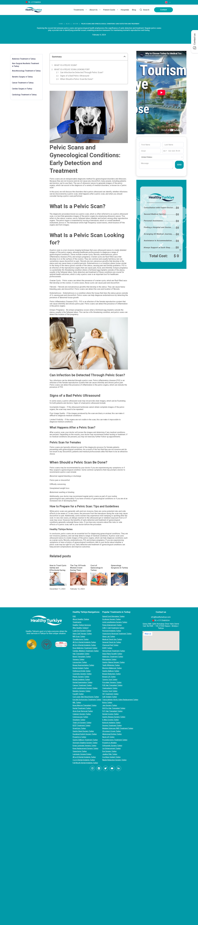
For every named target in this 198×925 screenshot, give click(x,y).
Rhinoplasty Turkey (109, 659)
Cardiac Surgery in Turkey (22, 89)
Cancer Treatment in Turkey (23, 83)
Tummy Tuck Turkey (109, 680)
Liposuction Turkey (80, 662)
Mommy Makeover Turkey (112, 668)
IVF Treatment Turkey (110, 694)
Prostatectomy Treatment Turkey (114, 740)
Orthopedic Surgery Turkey (112, 746)
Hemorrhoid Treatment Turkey (113, 651)
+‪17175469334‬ (163, 620)
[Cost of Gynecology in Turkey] (99, 579)
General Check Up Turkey (111, 642)
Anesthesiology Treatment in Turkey (26, 71)
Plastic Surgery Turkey (81, 677)
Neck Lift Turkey (108, 737)
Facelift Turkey (78, 694)
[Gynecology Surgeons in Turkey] (119, 579)
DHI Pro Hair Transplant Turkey (113, 708)
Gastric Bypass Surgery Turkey (113, 717)
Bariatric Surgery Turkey (81, 691)
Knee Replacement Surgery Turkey (85, 748)
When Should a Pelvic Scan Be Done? (76, 79)
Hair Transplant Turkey (81, 654)
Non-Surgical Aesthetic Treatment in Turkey (25, 64)
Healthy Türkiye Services (82, 625)
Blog (134, 10)
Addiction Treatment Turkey (112, 657)
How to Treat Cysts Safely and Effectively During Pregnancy (58, 569)
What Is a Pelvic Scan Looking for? (72, 69)
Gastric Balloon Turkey (110, 671)
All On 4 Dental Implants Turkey (84, 645)
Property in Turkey (79, 737)
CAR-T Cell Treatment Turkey (113, 628)
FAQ (74, 616)
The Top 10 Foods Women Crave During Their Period (78, 569)
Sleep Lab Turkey (108, 636)
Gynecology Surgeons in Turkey (119, 566)
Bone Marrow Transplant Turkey (84, 705)
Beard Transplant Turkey (82, 657)
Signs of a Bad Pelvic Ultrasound (74, 76)
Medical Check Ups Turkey (112, 639)
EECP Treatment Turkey (81, 725)
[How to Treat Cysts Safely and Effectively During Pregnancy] (58, 579)
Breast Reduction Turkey (111, 674)
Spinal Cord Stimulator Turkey (113, 616)
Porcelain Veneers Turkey (111, 682)
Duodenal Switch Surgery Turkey (85, 734)
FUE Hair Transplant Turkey (112, 685)
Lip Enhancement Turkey (111, 748)
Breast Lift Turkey (109, 677)
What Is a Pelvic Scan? (65, 65)
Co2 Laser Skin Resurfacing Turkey (86, 697)
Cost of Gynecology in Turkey (97, 567)
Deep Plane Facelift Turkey (112, 654)
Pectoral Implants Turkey (111, 631)
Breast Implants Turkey (81, 680)
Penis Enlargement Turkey (112, 625)
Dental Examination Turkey (82, 682)
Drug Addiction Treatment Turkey (85, 648)
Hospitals (125, 10)
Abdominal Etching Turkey (112, 734)
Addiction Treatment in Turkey (24, 59)
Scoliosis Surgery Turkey (111, 619)
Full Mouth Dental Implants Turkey (85, 763)
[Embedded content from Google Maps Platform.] (160, 640)
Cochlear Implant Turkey (111, 757)
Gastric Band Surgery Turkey (83, 731)
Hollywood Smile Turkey (82, 671)
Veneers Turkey (78, 659)
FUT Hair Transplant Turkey (112, 711)
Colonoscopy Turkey (80, 717)
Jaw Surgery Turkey (109, 705)
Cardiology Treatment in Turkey (24, 95)
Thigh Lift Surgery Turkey (82, 723)
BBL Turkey (77, 702)
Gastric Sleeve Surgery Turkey (113, 662)
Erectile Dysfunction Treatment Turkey (87, 700)
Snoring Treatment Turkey (112, 725)
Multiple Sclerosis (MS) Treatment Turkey (117, 728)
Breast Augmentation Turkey (83, 665)
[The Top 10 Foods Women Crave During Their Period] (78, 579)
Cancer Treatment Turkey (82, 685)
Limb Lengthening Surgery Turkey (85, 688)
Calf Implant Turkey (109, 697)
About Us (93, 10)
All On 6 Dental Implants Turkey (84, 642)
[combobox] (165, 150)
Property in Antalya (109, 743)
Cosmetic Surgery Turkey (82, 674)
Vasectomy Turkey (80, 751)
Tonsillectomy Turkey (81, 639)
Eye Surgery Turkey (109, 751)
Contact (163, 10)
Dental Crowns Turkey (110, 714)
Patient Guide (109, 10)
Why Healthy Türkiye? (81, 628)
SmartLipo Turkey (79, 728)
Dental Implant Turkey (81, 668)
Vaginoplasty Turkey (109, 688)
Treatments (78, 10)
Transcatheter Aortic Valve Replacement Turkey (120, 700)
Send (179, 165)
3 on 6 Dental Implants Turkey (84, 760)
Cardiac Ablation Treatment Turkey (86, 651)
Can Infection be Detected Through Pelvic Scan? (81, 72)
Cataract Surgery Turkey (82, 714)
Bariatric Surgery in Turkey (22, 77)
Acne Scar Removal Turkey (83, 711)
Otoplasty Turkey (79, 720)
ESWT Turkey (107, 648)
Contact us (194, 39)
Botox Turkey (107, 702)
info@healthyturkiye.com (161, 617)
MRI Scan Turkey (79, 636)
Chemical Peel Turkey (110, 645)
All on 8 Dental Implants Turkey (84, 757)
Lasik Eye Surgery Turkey (82, 631)
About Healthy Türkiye (81, 619)
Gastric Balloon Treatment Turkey (85, 740)
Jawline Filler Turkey (109, 754)
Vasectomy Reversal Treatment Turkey (117, 634)
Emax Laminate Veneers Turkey (84, 746)
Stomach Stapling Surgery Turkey (85, 743)
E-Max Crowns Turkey (110, 720)
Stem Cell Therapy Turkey (82, 634)
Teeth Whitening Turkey (111, 665)
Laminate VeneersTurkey (82, 754)
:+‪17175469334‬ (36, 2)
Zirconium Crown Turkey (111, 731)
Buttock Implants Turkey (111, 723)
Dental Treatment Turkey (82, 708)
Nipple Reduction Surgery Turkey (114, 760)
